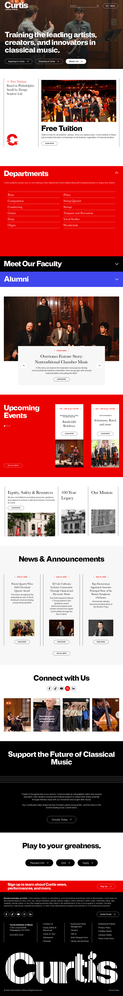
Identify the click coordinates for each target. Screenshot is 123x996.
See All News (61, 653)
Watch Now (61, 379)
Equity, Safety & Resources (49, 929)
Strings (67, 207)
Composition (16, 201)
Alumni (16, 279)
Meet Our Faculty (33, 264)
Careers (74, 930)
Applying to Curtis (16, 61)
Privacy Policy (104, 927)
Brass (11, 195)
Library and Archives (80, 941)
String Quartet (72, 201)
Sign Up (104, 886)
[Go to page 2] (7, 426)
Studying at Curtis (47, 61)
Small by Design (17, 89)
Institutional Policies (106, 924)
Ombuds (47, 941)
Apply (86, 863)
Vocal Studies (71, 219)
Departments (26, 174)
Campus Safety (105, 935)
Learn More (49, 143)
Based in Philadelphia (20, 85)
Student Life (15, 93)
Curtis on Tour (49, 934)
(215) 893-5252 (16, 935)
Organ (11, 225)
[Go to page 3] (9, 426)
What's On (73, 61)
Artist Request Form (79, 937)
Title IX (74, 934)
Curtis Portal (105, 914)
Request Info (37, 863)
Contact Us (48, 924)
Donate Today (60, 819)
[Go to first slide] (115, 341)
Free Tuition (18, 81)
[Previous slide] (8, 341)
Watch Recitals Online (61, 364)
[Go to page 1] (4, 426)
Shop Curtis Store (106, 938)
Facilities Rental (105, 931)
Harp (11, 219)
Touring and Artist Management (78, 925)
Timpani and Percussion (78, 213)
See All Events (13, 465)
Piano (66, 195)
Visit (63, 863)
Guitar (12, 213)
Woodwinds (70, 225)
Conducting (15, 207)
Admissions (48, 937)
